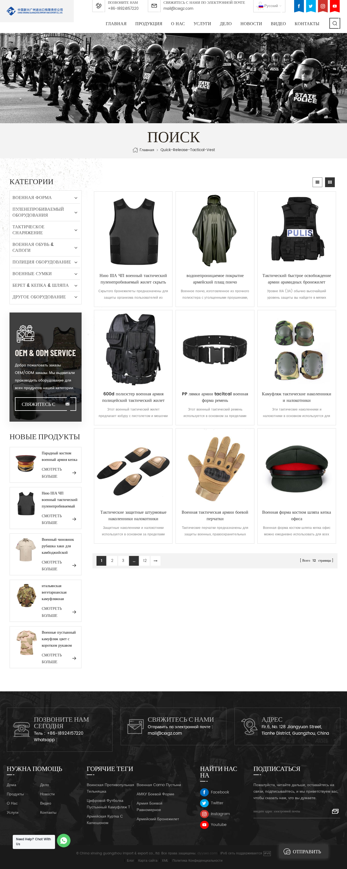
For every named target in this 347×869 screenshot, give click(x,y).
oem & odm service (45, 352)
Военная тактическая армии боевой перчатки (215, 515)
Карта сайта (148, 860)
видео (278, 23)
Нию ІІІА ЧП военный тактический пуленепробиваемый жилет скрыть (133, 278)
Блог (130, 860)
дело (226, 23)
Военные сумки (32, 273)
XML (165, 860)
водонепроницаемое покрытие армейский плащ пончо (215, 278)
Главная (116, 23)
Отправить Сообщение (308, 853)
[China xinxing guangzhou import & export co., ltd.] (35, 11)
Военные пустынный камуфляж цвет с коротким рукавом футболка (59, 639)
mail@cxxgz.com (178, 9)
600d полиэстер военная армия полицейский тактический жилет (133, 397)
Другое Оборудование (39, 297)
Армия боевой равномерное (149, 806)
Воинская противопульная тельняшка (110, 788)
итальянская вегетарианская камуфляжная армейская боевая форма (56, 592)
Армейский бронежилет (158, 819)
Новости (251, 23)
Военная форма (32, 197)
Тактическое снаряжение (28, 229)
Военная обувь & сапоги (33, 247)
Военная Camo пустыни (159, 785)
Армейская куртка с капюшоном (105, 819)
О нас (178, 23)
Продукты (15, 794)
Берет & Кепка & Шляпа (40, 285)
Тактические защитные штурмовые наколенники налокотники (133, 515)
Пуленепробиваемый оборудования (38, 212)
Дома (11, 785)
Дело (44, 785)
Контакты (307, 23)
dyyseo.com (207, 853)
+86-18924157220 (123, 9)
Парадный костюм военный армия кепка (59, 456)
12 (145, 561)
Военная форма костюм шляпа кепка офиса (296, 515)
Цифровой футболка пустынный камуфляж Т (108, 804)
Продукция (148, 23)
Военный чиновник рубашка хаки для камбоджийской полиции (58, 546)
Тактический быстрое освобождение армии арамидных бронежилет (296, 278)
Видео (45, 803)
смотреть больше (52, 472)
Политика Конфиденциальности (197, 860)
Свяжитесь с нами (38, 406)
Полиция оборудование (41, 262)
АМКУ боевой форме (155, 794)
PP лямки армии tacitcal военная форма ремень (215, 397)
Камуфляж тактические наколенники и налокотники (296, 397)
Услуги (202, 23)
